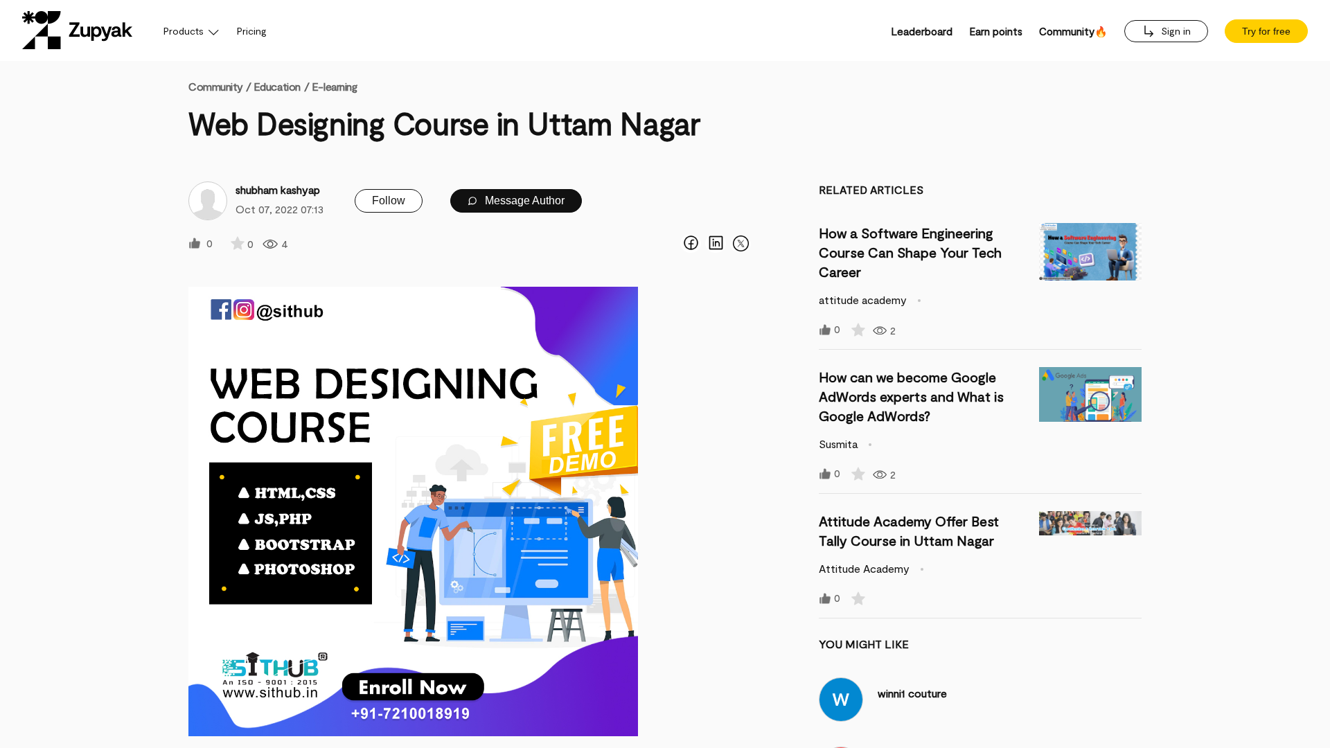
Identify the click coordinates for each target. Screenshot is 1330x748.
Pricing (252, 31)
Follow (388, 200)
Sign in (1174, 31)
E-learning (334, 86)
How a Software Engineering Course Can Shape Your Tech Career (910, 252)
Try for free (1266, 31)
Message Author (523, 200)
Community (219, 86)
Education (277, 86)
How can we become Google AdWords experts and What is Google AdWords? (911, 396)
